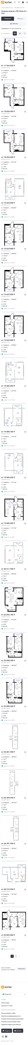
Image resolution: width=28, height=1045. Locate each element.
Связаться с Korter (7, 1005)
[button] (15, 956)
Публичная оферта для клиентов (11, 1024)
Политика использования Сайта (10, 1021)
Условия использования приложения (12, 1019)
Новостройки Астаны (7, 7)
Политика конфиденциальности (10, 1016)
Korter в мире (5, 1003)
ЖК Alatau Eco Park (19, 7)
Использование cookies (8, 1013)
